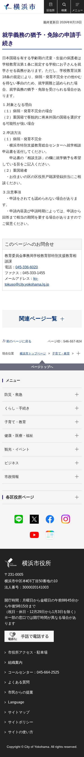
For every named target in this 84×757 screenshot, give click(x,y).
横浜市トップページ (33, 353)
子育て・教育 (61, 353)
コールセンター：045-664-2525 (33, 672)
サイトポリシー (20, 722)
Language (16, 702)
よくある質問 (19, 682)
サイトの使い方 (20, 732)
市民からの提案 (20, 692)
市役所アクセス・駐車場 (27, 652)
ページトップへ (42, 367)
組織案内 (15, 662)
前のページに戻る (18, 341)
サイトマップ (19, 712)
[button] (50, 6)
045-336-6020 (26, 267)
